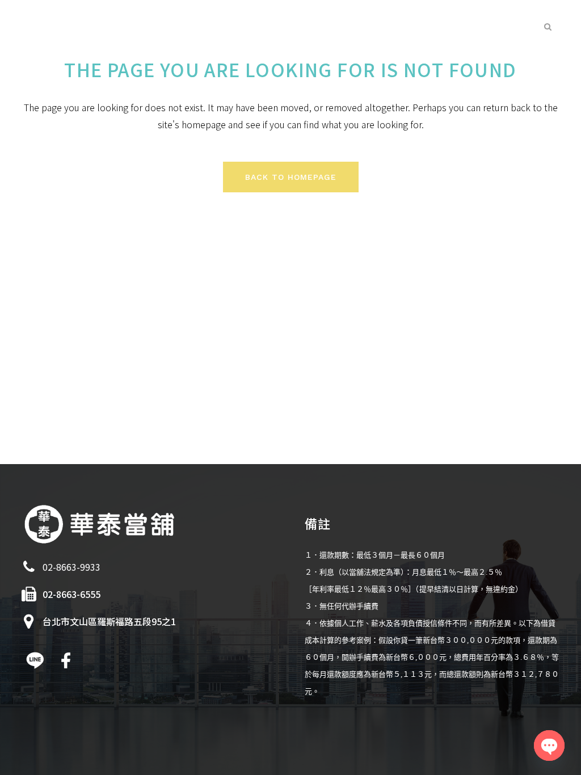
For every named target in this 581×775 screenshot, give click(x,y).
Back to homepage (290, 177)
